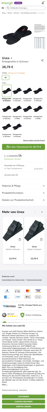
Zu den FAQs (38, 169)
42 (6, 77)
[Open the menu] (3, 8)
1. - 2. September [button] (11, 155)
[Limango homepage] (7, 3)
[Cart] (20, 239)
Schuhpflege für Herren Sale (13, 280)
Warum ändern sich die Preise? (34, 140)
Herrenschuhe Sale (34, 280)
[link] (17, 93)
